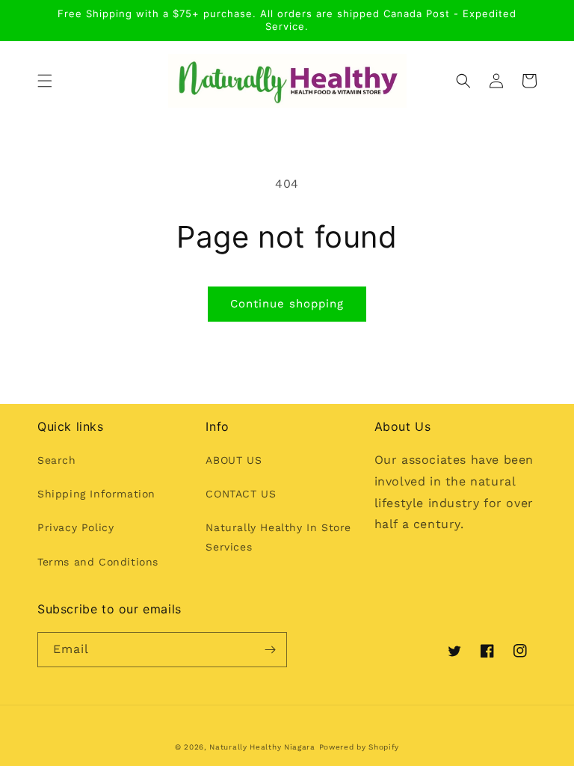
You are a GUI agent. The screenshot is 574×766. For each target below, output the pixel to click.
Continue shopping (287, 303)
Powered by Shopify (359, 747)
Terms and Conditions (97, 562)
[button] (44, 80)
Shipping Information (96, 494)
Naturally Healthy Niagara (262, 747)
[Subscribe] (269, 649)
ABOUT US (234, 460)
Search (56, 460)
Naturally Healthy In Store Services (278, 536)
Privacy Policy (75, 527)
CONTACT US (241, 494)
